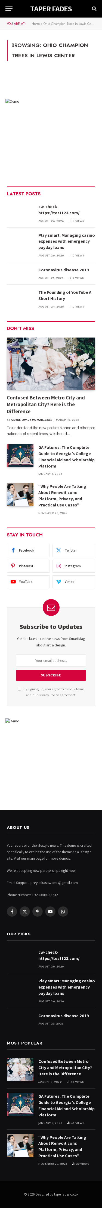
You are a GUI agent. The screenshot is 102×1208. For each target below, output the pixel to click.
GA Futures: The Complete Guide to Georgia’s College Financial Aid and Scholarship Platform (66, 457)
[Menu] (9, 9)
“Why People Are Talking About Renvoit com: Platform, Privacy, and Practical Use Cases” (62, 495)
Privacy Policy (48, 695)
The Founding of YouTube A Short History (64, 295)
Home (36, 23)
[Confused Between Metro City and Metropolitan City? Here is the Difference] (51, 364)
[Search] (94, 9)
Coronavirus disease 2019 (63, 270)
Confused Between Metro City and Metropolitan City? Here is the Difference (46, 404)
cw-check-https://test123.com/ (58, 210)
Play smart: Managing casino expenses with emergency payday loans (66, 241)
